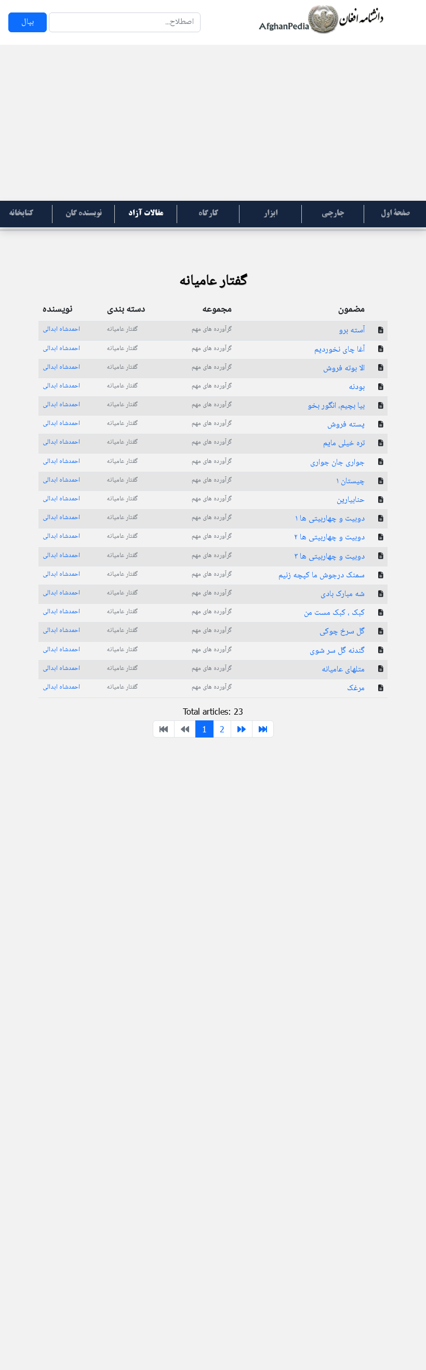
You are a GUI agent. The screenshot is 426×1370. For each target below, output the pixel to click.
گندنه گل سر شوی (337, 651)
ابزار (270, 214)
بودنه (357, 387)
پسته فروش (346, 425)
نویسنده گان (83, 214)
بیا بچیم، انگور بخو (336, 406)
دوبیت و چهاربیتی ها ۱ (330, 519)
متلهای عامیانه (343, 670)
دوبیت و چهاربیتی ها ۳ (329, 557)
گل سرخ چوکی (342, 632)
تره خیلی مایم (344, 443)
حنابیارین (351, 500)
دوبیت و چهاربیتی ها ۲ (329, 538)
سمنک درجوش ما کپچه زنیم (321, 575)
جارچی (333, 214)
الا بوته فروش (344, 368)
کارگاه (208, 214)
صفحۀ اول (395, 214)
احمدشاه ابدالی (61, 329)
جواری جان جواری (337, 463)
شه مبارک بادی (343, 594)
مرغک (356, 688)
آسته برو (352, 331)
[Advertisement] (213, 123)
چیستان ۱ (350, 481)
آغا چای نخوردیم (339, 350)
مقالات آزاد (145, 214)
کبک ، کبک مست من (334, 613)
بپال (27, 22)
